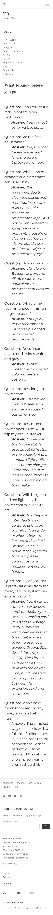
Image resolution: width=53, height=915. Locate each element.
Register (7, 877)
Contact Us (8, 70)
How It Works (9, 39)
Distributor (8, 74)
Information (34, 783)
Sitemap (7, 883)
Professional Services (13, 51)
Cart (16, 787)
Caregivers (8, 47)
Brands (21, 783)
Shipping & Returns (13, 62)
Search (6, 787)
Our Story (7, 55)
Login (6, 873)
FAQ (5, 66)
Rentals (6, 58)
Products (8, 783)
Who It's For (9, 43)
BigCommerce (43, 908)
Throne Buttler (17, 902)
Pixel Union (22, 908)
